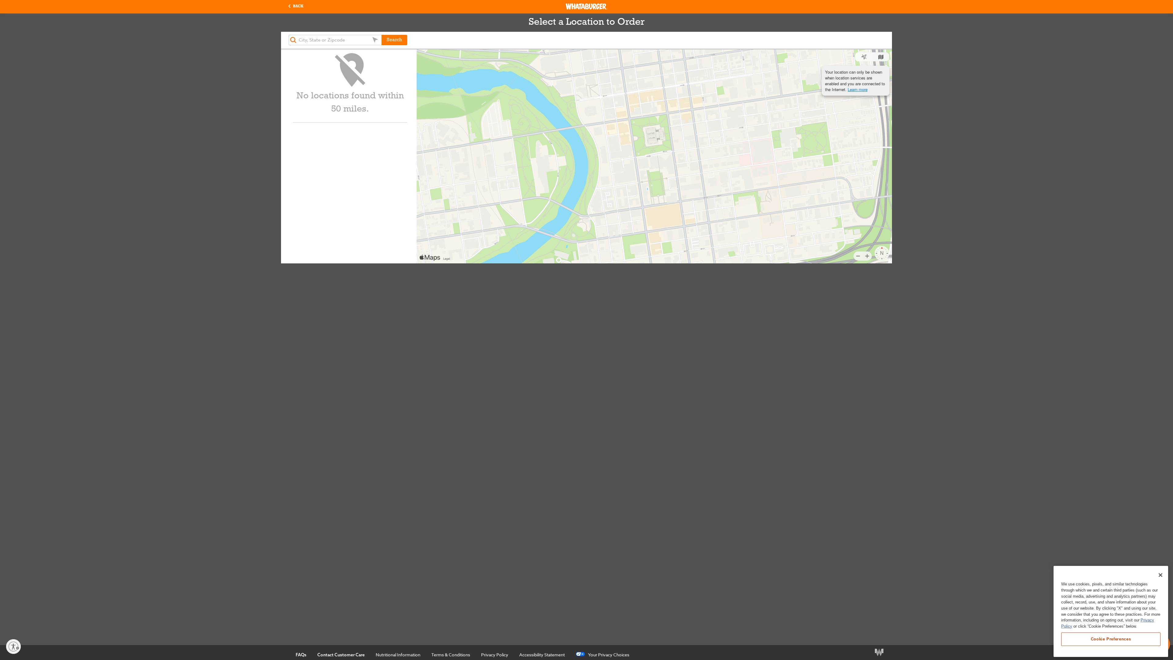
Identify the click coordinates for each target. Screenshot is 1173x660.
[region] (1111, 611)
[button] (295, 6)
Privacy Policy (494, 655)
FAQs (301, 655)
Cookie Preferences (1111, 639)
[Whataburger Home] (586, 6)
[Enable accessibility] (13, 646)
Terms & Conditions (450, 655)
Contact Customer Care (341, 655)
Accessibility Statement (542, 655)
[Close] (1160, 575)
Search (394, 40)
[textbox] (335, 40)
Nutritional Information (398, 655)
